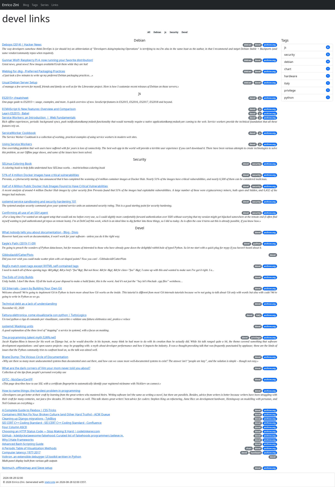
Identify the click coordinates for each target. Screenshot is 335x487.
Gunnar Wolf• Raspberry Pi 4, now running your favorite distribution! (47, 60)
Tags (35, 5)
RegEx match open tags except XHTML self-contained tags (40, 266)
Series (45, 5)
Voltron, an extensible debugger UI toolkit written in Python (41, 457)
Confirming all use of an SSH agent (25, 213)
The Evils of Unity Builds (17, 277)
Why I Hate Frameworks (18, 440)
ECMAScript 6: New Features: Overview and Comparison (39, 109)
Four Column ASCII (14, 427)
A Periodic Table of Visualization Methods (29, 448)
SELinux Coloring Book (17, 164)
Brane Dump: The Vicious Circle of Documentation (35, 357)
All (148, 32)
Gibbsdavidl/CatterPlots (18, 255)
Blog (26, 5)
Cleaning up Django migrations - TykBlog (29, 418)
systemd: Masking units (17, 326)
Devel (185, 32)
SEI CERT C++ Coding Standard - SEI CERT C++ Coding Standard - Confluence (52, 423)
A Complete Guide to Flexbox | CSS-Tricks (29, 410)
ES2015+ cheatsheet (15, 98)
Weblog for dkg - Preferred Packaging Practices (33, 71)
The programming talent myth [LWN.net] (29, 337)
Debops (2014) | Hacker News (22, 44)
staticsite (50, 482)
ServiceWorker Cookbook (19, 133)
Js (165, 32)
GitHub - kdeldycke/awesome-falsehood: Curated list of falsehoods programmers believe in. (63, 435)
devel (258, 44)
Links (54, 5)
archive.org (270, 44)
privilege (256, 337)
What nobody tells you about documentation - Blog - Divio (40, 232)
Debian (157, 32)
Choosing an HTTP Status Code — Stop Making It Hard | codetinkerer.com (51, 431)
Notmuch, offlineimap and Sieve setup (27, 468)
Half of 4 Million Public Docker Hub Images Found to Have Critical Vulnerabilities (55, 186)
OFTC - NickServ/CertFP (17, 379)
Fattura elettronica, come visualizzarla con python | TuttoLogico (44, 315)
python (257, 243)
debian (247, 44)
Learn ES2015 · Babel (15, 113)
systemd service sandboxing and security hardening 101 (39, 201)
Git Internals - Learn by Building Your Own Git (32, 288)
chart (248, 448)
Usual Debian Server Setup (19, 82)
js (260, 98)
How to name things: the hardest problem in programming (41, 391)
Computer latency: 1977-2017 (21, 452)
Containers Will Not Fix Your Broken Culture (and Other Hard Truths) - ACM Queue (56, 414)
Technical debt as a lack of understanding (29, 304)
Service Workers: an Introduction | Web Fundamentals (39, 117)
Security (174, 32)
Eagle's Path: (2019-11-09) (19, 243)
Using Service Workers (17, 144)
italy (258, 315)
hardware (256, 452)
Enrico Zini (10, 4)
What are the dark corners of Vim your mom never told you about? (46, 368)
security (256, 163)
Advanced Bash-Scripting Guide (22, 444)
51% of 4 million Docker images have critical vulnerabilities (40, 175)
